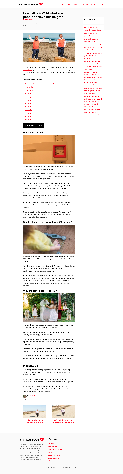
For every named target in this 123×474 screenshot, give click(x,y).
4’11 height (29, 87)
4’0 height (28, 119)
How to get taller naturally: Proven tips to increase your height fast (93, 90)
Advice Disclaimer (53, 458)
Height (24, 25)
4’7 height (28, 100)
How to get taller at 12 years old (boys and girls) (93, 29)
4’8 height (28, 97)
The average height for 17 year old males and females (93, 55)
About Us (51, 443)
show (40, 125)
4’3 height (28, 113)
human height (27, 70)
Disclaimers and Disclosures (57, 461)
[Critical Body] (31, 4)
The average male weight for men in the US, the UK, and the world (93, 47)
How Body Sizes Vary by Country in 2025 (92, 40)
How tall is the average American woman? (39, 84)
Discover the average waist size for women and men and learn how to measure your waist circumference (93, 101)
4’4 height (28, 110)
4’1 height (28, 116)
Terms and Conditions (55, 449)
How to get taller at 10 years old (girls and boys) (93, 34)
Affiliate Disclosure (54, 455)
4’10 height (29, 90)
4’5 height (28, 106)
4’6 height (28, 103)
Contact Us (51, 452)
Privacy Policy (52, 446)
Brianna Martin (29, 19)
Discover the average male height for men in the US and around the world (93, 112)
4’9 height (28, 93)
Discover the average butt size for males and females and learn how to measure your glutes (93, 65)
